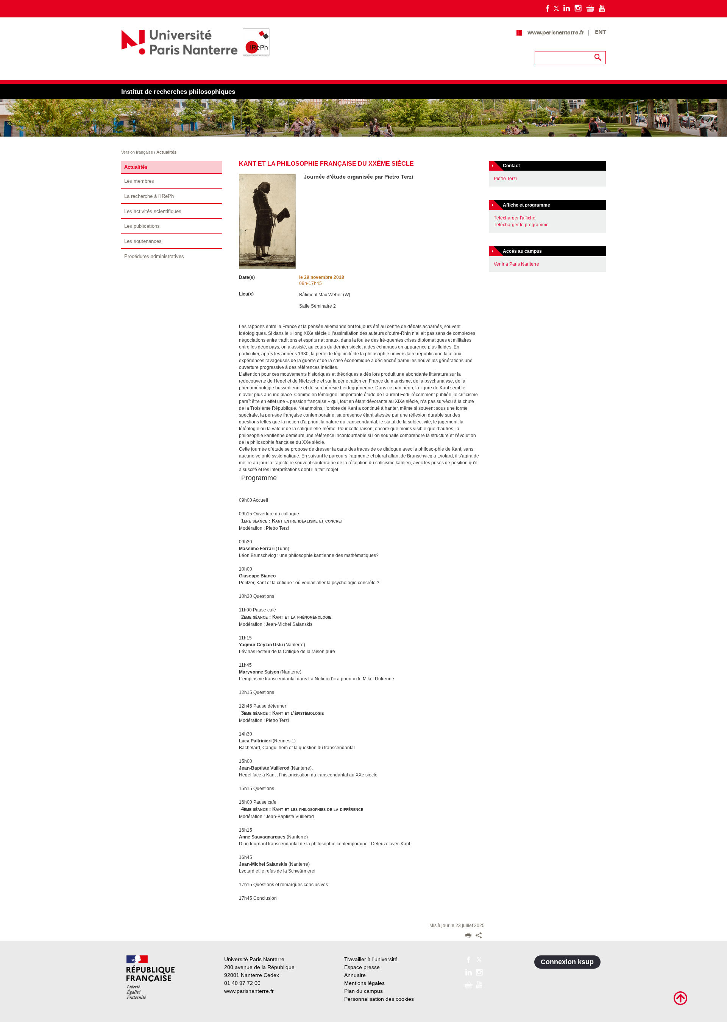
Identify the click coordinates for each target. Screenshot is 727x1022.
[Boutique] (590, 8)
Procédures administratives (154, 256)
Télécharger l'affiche (514, 218)
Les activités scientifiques (152, 211)
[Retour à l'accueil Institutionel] (150, 977)
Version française (137, 152)
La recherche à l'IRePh (149, 196)
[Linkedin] (566, 8)
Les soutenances (143, 241)
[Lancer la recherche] (598, 57)
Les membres (139, 181)
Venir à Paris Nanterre (516, 264)
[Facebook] (547, 8)
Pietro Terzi (505, 178)
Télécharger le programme (521, 224)
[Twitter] (556, 8)
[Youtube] (602, 8)
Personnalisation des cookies (379, 999)
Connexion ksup (567, 962)
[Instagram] (578, 8)
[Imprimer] (468, 936)
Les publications (142, 226)
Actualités (166, 152)
